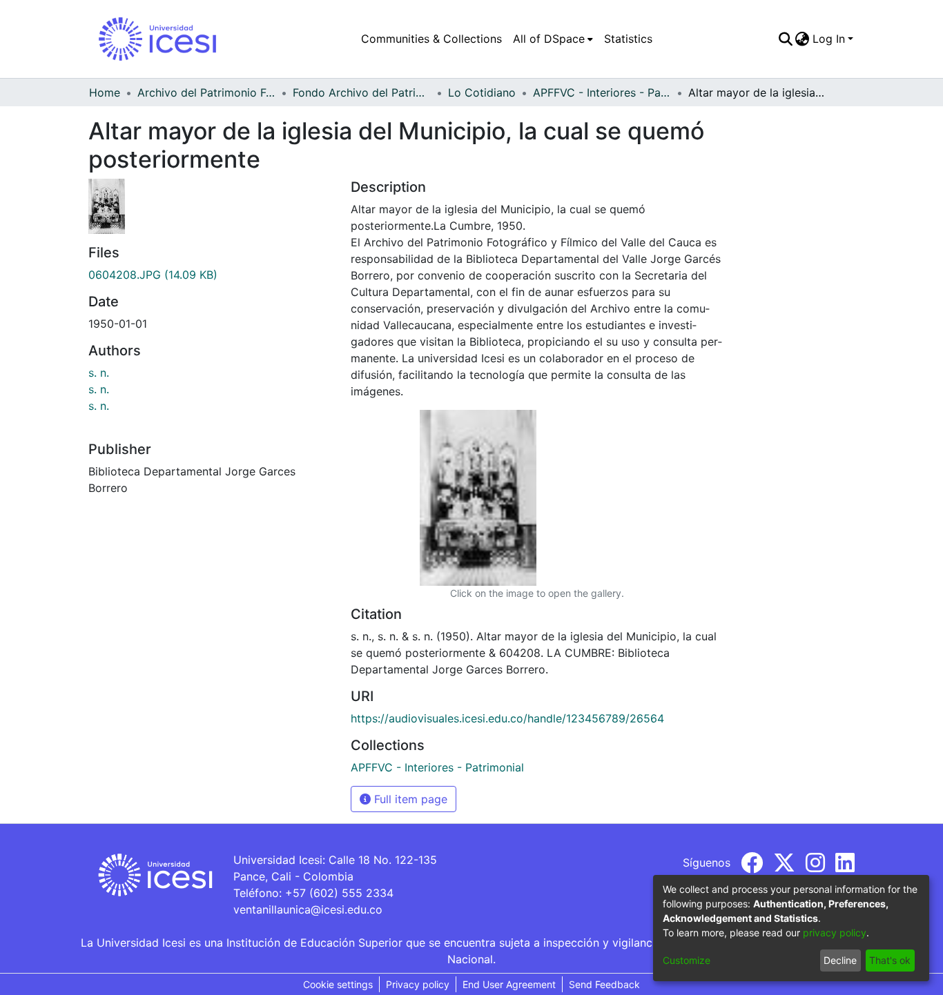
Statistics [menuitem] (628, 39)
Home (104, 92)
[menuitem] (553, 38)
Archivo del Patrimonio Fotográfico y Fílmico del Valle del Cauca (206, 92)
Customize (686, 960)
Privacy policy (417, 984)
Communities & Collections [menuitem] (431, 39)
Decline (840, 960)
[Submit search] (785, 38)
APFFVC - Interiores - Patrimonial (602, 92)
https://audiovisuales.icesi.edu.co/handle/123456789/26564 (507, 718)
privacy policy (834, 932)
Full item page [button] (409, 799)
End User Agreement (509, 984)
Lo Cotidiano (482, 92)
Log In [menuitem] (829, 39)
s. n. (98, 373)
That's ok (890, 960)
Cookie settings (338, 984)
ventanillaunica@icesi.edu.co (307, 909)
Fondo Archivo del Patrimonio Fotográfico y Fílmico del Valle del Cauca (362, 92)
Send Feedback (604, 984)
